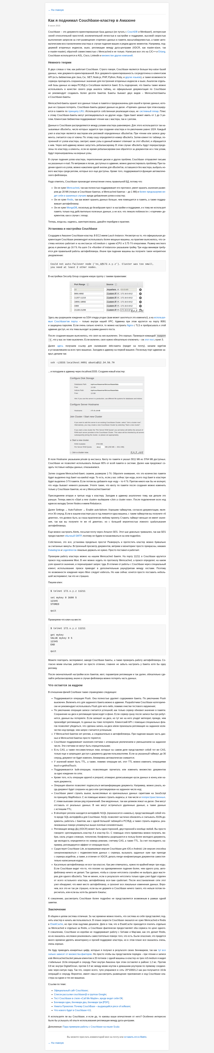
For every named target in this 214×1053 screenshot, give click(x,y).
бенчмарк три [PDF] (98, 1002)
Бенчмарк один (62, 1002)
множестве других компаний (117, 55)
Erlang (161, 51)
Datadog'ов (54, 550)
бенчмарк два (79, 1002)
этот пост (149, 339)
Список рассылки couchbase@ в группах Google (80, 994)
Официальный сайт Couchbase (71, 990)
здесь (60, 346)
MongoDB (72, 207)
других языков (133, 77)
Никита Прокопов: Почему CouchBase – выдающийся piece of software (92, 1006)
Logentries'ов (70, 550)
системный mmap (149, 111)
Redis (70, 199)
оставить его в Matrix (135, 1037)
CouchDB (132, 32)
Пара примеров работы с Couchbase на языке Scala (91, 1026)
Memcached (73, 188)
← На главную (56, 10)
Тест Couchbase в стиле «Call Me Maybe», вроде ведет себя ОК (88, 998)
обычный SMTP (73, 536)
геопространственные (153, 797)
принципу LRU (76, 111)
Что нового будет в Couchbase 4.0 (72, 1010)
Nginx (130, 325)
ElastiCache (56, 924)
